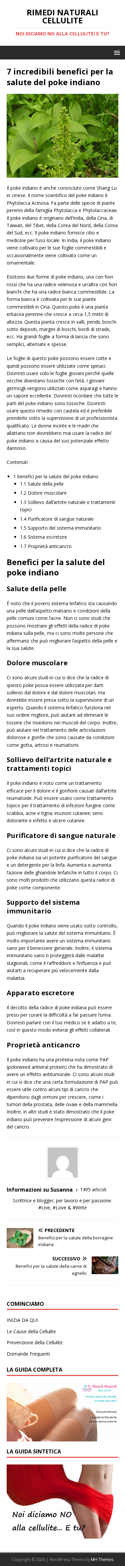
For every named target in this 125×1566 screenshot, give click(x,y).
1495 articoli (93, 1189)
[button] (115, 52)
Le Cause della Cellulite (31, 1331)
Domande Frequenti (28, 1354)
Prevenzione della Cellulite (35, 1342)
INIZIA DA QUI (22, 1320)
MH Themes (102, 1559)
